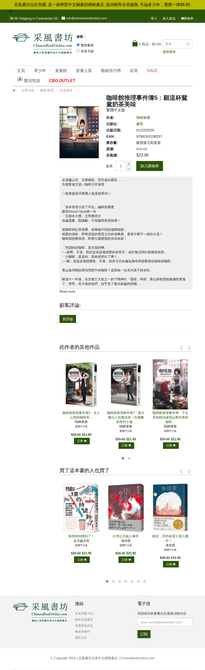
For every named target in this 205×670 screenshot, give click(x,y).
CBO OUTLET (62, 80)
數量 (109, 166)
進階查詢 (169, 52)
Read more (67, 291)
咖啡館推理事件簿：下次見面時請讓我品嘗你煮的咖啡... (170, 417)
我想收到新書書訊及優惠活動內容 (162, 613)
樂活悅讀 (31, 80)
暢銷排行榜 (111, 70)
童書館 (61, 70)
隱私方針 (81, 637)
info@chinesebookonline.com (86, 18)
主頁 (21, 70)
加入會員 (169, 18)
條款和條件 (82, 631)
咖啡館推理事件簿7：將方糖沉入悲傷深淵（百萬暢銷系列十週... (125, 417)
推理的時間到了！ (81, 536)
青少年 (40, 70)
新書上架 (84, 70)
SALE (152, 70)
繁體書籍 (87, 45)
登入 (154, 18)
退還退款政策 (84, 625)
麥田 (139, 124)
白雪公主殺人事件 (126, 536)
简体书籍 (87, 51)
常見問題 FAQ (84, 613)
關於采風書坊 (84, 619)
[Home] (14, 90)
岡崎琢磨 (143, 118)
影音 (134, 70)
